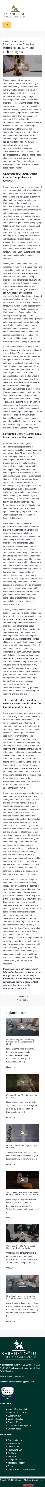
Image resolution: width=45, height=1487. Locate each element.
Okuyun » (10, 1067)
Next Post (22, 1000)
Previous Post (22, 997)
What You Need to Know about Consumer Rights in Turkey (20, 1247)
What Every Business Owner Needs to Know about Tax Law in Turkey (22, 1193)
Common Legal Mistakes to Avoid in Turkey (22, 1096)
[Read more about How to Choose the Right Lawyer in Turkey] (22, 1133)
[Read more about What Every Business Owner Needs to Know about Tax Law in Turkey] (22, 1180)
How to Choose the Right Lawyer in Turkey (21, 1146)
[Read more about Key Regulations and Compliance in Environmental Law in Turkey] (22, 1283)
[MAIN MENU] (6, 25)
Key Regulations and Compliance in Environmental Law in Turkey (21, 1297)
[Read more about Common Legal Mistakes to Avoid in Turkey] (22, 1082)
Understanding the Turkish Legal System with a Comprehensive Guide (21, 1041)
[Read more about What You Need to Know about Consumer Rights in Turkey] (22, 1233)
